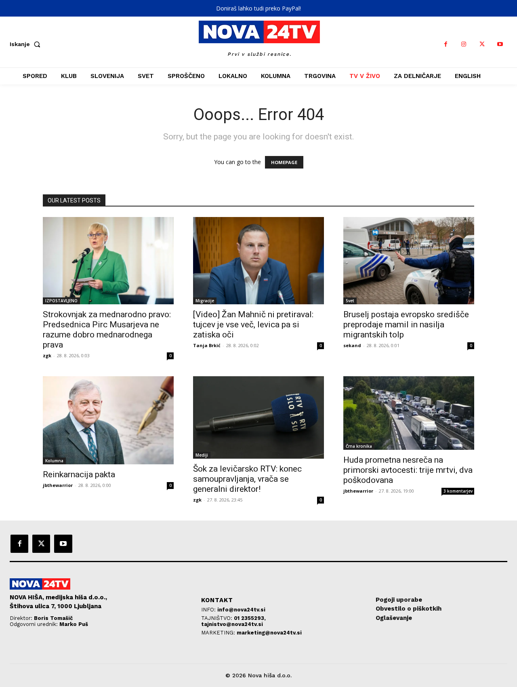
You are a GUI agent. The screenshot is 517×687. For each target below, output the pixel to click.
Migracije (204, 300)
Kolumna (54, 461)
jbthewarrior (58, 485)
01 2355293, (250, 618)
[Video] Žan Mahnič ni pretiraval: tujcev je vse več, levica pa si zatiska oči (253, 324)
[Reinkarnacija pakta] (108, 420)
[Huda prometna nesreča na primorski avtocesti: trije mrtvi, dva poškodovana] (408, 413)
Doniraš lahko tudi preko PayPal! (258, 8)
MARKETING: (219, 633)
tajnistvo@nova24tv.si (232, 624)
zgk (47, 355)
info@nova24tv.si (241, 610)
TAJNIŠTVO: (217, 618)
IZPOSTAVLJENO (61, 300)
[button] (27, 44)
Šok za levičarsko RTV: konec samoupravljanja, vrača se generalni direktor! (247, 479)
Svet (350, 300)
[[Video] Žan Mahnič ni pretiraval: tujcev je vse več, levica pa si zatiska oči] (258, 260)
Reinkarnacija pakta (79, 474)
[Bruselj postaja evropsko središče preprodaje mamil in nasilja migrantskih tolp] (408, 260)
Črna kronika (359, 446)
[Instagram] (464, 44)
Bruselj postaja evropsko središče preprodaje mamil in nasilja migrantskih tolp (406, 324)
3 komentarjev (458, 491)
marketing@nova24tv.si (269, 633)
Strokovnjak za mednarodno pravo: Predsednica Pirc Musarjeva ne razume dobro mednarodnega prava (107, 330)
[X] (482, 44)
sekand (352, 345)
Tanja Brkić (207, 345)
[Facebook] (446, 44)
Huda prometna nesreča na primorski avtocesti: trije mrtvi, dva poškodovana (408, 470)
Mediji (201, 455)
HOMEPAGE (284, 162)
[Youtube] (500, 44)
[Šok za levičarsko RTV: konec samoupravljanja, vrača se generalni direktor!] (258, 417)
